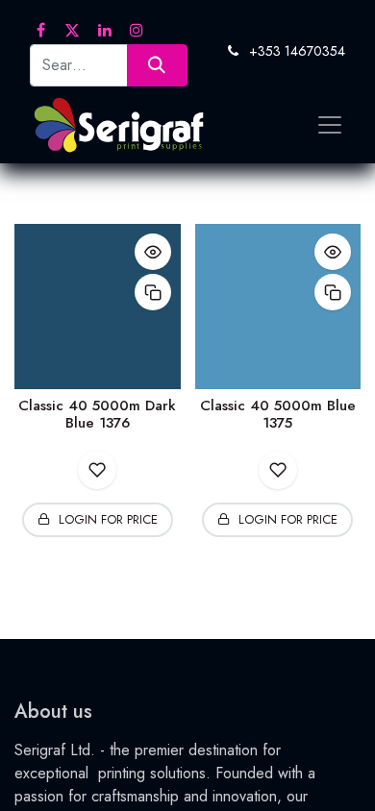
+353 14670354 (297, 51)
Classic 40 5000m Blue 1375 (278, 414)
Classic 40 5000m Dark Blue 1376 (97, 414)
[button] (153, 251)
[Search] (157, 65)
